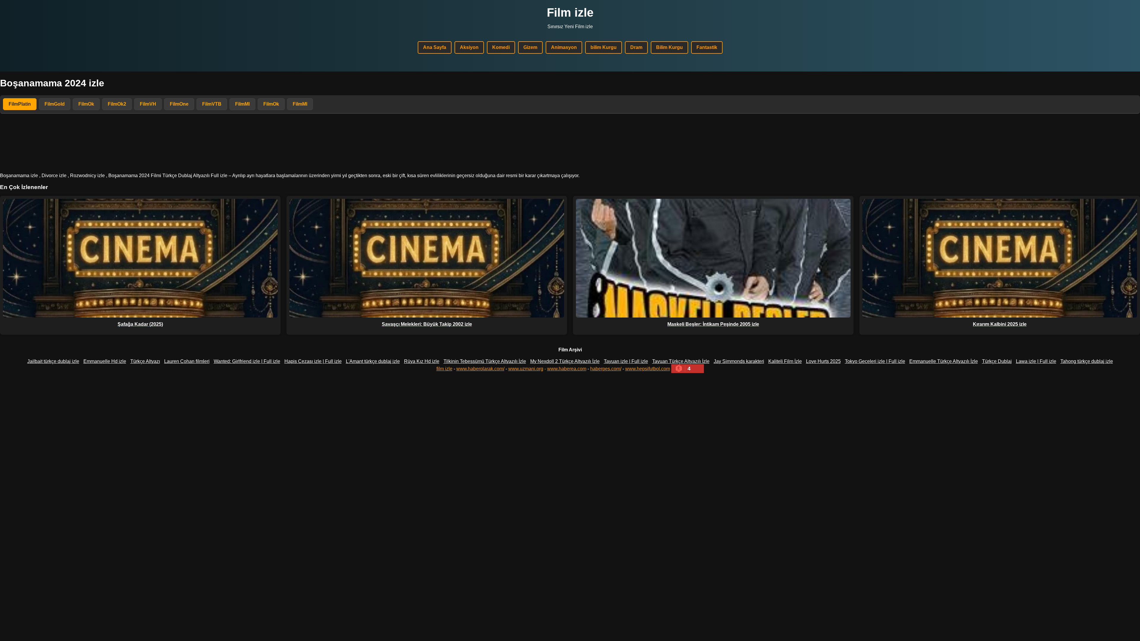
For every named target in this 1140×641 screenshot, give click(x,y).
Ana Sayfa (434, 47)
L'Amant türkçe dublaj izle (373, 361)
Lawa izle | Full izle (1036, 361)
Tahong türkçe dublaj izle (1086, 361)
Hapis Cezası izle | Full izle (313, 361)
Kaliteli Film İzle (785, 361)
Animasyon (564, 47)
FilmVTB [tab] (211, 104)
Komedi (501, 47)
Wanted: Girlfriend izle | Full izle (247, 361)
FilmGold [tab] (55, 104)
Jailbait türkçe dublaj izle (53, 361)
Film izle (570, 12)
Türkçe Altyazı (145, 361)
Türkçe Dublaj (997, 361)
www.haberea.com (566, 368)
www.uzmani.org (525, 368)
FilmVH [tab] (148, 104)
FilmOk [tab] (86, 104)
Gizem (530, 47)
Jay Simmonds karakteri (739, 361)
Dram (636, 47)
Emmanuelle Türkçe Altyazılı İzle (943, 361)
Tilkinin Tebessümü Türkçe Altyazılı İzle (485, 361)
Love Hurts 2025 (823, 361)
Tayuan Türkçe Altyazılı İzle (681, 361)
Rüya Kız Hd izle (421, 361)
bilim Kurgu (603, 47)
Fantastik (706, 47)
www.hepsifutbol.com (647, 368)
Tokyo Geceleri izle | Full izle (875, 361)
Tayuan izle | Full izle (626, 361)
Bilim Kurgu (669, 47)
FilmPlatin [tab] (20, 104)
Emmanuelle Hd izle (104, 361)
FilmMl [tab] (242, 104)
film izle (444, 368)
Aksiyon (469, 47)
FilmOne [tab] (179, 104)
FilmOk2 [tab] (117, 104)
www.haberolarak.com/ (480, 368)
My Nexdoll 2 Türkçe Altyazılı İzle (565, 361)
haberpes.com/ (605, 368)
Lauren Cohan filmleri (187, 361)
